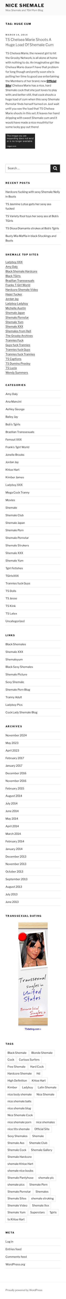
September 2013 (16, 879)
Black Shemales (16, 644)
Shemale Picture (16, 674)
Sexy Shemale (15, 682)
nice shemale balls (19, 1101)
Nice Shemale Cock (20, 1115)
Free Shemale (16, 1066)
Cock (11, 1059)
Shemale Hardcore (20, 1157)
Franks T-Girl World (18, 285)
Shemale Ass (16, 1143)
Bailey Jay (12, 417)
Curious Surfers (29, 1059)
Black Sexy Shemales (19, 667)
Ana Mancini (13, 401)
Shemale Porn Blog (18, 689)
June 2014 (12, 811)
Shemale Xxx (40, 1205)
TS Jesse (11, 598)
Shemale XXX (14, 326)
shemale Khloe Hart (20, 1164)
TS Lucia (11, 368)
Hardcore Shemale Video (22, 289)
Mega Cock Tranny (18, 492)
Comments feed (16, 1256)
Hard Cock (37, 1066)
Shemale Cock (17, 1150)
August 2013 (14, 886)
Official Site (42, 1129)
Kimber (12, 1087)
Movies (10, 500)
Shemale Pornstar (17, 317)
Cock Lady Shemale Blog (21, 712)
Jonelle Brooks (15, 454)
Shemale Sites (17, 1198)
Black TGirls (13, 276)
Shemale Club (15, 515)
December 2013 (16, 856)
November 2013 (16, 864)
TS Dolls (11, 591)
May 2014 (12, 818)
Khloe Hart (12, 469)
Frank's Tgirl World (17, 447)
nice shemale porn (19, 1122)
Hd (38, 1073)
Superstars (37, 1212)
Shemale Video (17, 1205)
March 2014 (13, 834)
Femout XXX (14, 439)
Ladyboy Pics (14, 705)
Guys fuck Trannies (18, 345)
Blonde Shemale (42, 1052)
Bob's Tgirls (13, 424)
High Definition (17, 1080)
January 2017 (14, 765)
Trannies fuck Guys (18, 349)
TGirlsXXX (12, 575)
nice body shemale (20, 1094)
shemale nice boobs (20, 1170)
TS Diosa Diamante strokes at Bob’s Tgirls (32, 228)
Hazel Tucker (14, 294)
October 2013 (14, 871)
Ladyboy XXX (14, 262)
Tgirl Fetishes (14, 568)
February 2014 (15, 841)
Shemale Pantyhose (21, 1177)
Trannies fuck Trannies (20, 354)
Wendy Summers (17, 372)
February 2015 (15, 788)
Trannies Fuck (14, 340)
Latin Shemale (47, 1087)
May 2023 (12, 743)
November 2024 (16, 735)
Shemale (11, 507)
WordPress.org (15, 1264)
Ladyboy (27, 1087)
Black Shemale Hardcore (21, 271)
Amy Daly (12, 266)
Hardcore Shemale (20, 1073)
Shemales (42, 1191)
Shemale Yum (14, 322)
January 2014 (14, 849)
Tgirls (53, 1212)
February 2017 (15, 758)
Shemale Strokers (17, 545)
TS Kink (11, 606)
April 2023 (12, 750)
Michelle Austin (16, 308)
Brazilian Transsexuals (20, 280)
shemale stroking (42, 1198)
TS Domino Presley (18, 363)
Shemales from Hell (18, 331)
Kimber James (15, 477)
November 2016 (16, 781)
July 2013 (12, 894)
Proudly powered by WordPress (24, 1290)
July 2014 (12, 803)
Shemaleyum (14, 659)
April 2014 (12, 826)
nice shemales (45, 1122)
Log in (9, 1241)
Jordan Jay (12, 299)
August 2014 (14, 796)
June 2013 (12, 902)
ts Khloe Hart (16, 1219)
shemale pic (46, 1177)
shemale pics (16, 1184)
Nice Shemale (25, 5)
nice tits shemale (19, 1129)
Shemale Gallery (41, 1150)
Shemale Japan (15, 312)
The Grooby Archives (19, 335)
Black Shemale (17, 1052)
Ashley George (15, 409)
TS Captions (13, 359)
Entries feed (13, 1249)
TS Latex (11, 613)
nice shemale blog (19, 1108)
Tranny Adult (14, 697)
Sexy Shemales (17, 1136)
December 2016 (16, 773)
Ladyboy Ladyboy (17, 303)
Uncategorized (15, 621)
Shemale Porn (15, 530)
